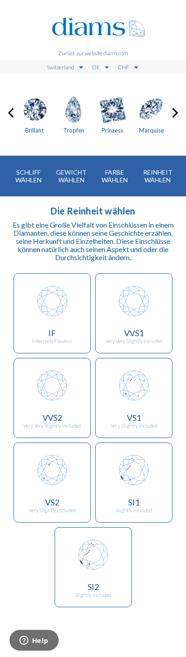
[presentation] (11, 111)
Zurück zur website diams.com (93, 53)
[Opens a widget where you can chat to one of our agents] (34, 641)
